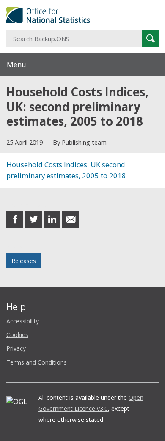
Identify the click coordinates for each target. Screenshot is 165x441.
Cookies (17, 335)
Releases (23, 261)
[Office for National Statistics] (82, 15)
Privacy (16, 348)
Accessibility (22, 321)
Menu (16, 64)
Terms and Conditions (36, 362)
